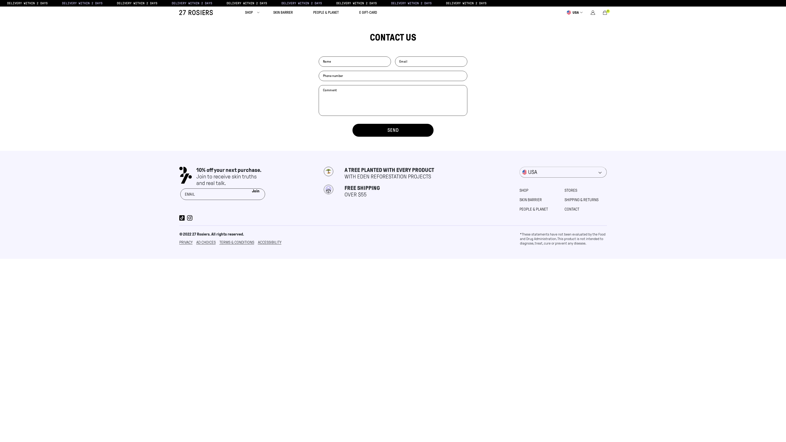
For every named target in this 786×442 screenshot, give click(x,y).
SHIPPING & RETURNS (582, 199)
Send (393, 130)
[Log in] (593, 12)
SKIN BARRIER (530, 199)
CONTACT (572, 209)
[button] (249, 13)
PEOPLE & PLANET (533, 209)
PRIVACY (186, 242)
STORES (571, 190)
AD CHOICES (206, 242)
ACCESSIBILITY (269, 242)
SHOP (523, 190)
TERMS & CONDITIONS (236, 242)
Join (256, 191)
